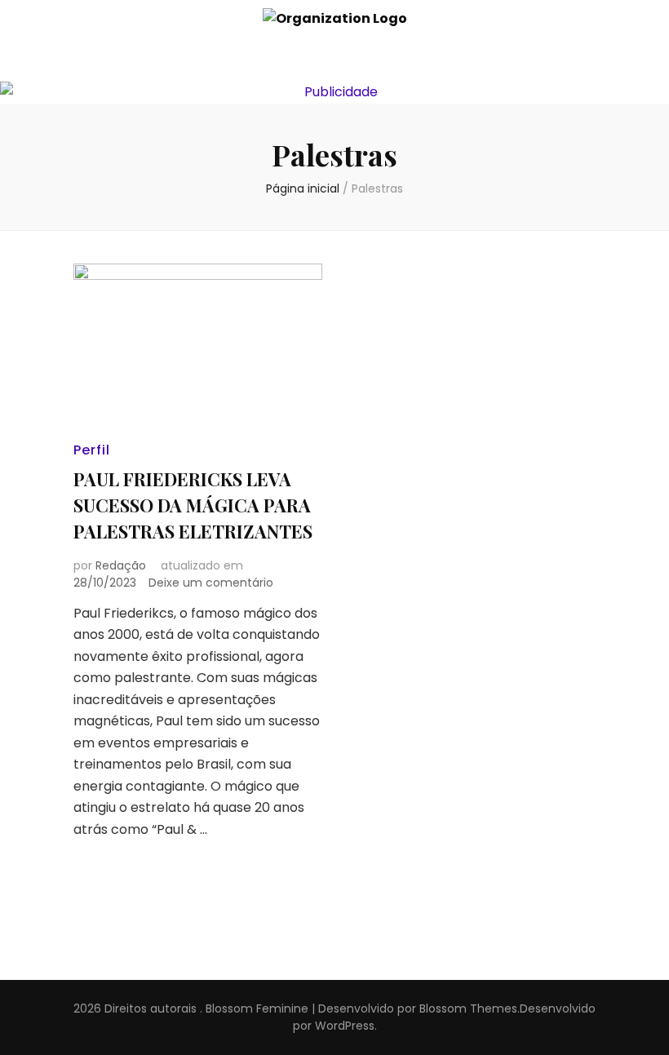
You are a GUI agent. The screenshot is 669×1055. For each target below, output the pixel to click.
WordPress (344, 1025)
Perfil (91, 450)
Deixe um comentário (210, 582)
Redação (120, 565)
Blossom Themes (468, 1008)
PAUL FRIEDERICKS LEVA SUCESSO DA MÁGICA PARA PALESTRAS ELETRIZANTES (192, 505)
